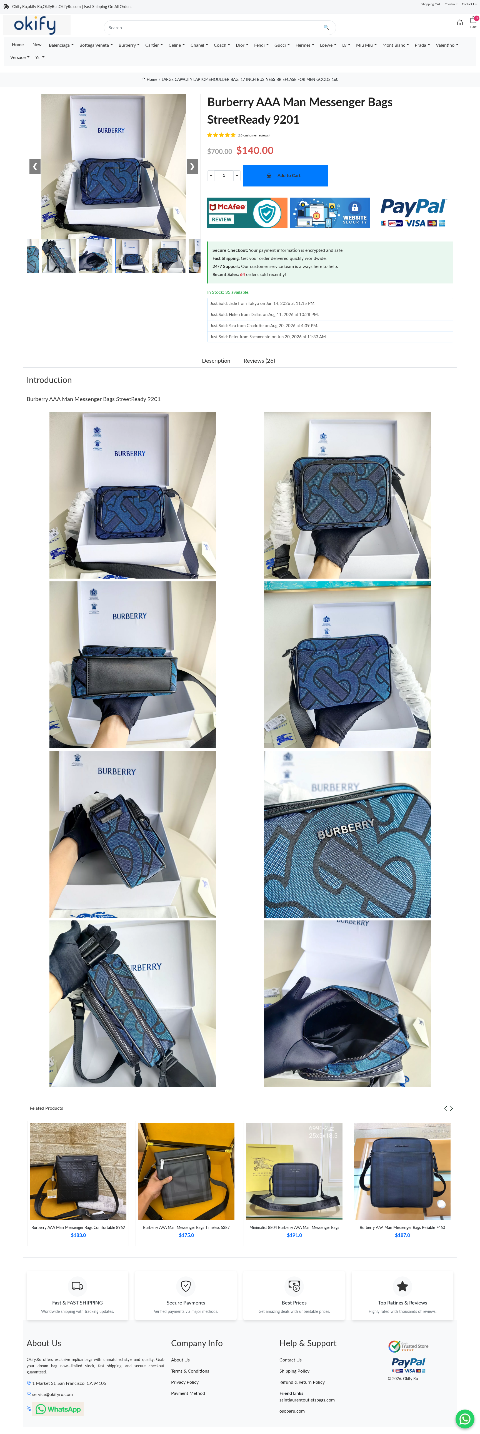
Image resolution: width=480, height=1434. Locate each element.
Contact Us (469, 4)
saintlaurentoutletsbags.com (307, 1400)
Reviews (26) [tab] (259, 361)
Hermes (303, 45)
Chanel (197, 45)
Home (18, 45)
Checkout (451, 4)
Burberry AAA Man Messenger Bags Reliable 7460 (402, 1228)
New (37, 45)
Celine (175, 45)
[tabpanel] (78, 1186)
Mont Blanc (393, 45)
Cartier (152, 45)
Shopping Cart (430, 4)
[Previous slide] (445, 1108)
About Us (180, 1360)
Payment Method (188, 1393)
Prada (420, 45)
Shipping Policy (294, 1371)
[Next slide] (451, 1108)
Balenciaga (59, 45)
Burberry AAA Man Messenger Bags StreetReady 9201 (94, 399)
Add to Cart (289, 175)
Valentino (445, 45)
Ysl (38, 57)
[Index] (460, 23)
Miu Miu (364, 45)
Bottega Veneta (94, 45)
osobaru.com (292, 1411)
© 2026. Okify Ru (403, 1379)
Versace (18, 57)
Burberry (127, 45)
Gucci (280, 45)
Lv (344, 45)
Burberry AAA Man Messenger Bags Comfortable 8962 (78, 1228)
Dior (240, 45)
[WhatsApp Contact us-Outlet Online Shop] (465, 1419)
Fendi (259, 45)
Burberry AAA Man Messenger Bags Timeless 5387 (186, 1228)
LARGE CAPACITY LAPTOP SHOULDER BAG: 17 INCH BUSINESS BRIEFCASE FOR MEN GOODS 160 (250, 80)
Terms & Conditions (190, 1371)
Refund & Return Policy (302, 1382)
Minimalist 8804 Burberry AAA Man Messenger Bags (294, 1228)
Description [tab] (216, 361)
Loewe (326, 45)
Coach (220, 45)
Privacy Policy (185, 1382)
